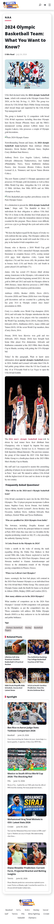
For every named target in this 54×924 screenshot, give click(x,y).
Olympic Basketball (14, 627)
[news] (11, 5)
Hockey (28, 627)
